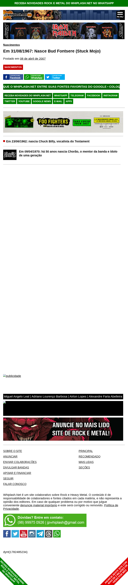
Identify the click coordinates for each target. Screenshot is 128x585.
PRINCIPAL (86, 451)
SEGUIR (8, 478)
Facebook (93, 95)
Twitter (9, 101)
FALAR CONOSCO (14, 484)
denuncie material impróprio (38, 505)
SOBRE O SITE (12, 451)
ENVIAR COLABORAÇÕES (20, 462)
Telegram (77, 95)
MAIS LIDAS (86, 462)
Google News (42, 101)
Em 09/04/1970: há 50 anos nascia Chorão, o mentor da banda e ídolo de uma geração (68, 153)
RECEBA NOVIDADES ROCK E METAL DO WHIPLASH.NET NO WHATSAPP (64, 3)
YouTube (24, 101)
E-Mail (58, 101)
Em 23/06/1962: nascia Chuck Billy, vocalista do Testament (48, 141)
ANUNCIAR (10, 456)
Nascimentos (11, 44)
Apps (69, 101)
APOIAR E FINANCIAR (17, 473)
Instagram (111, 95)
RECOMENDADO (89, 456)
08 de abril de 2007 (33, 58)
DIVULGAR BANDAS (16, 467)
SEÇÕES (84, 467)
